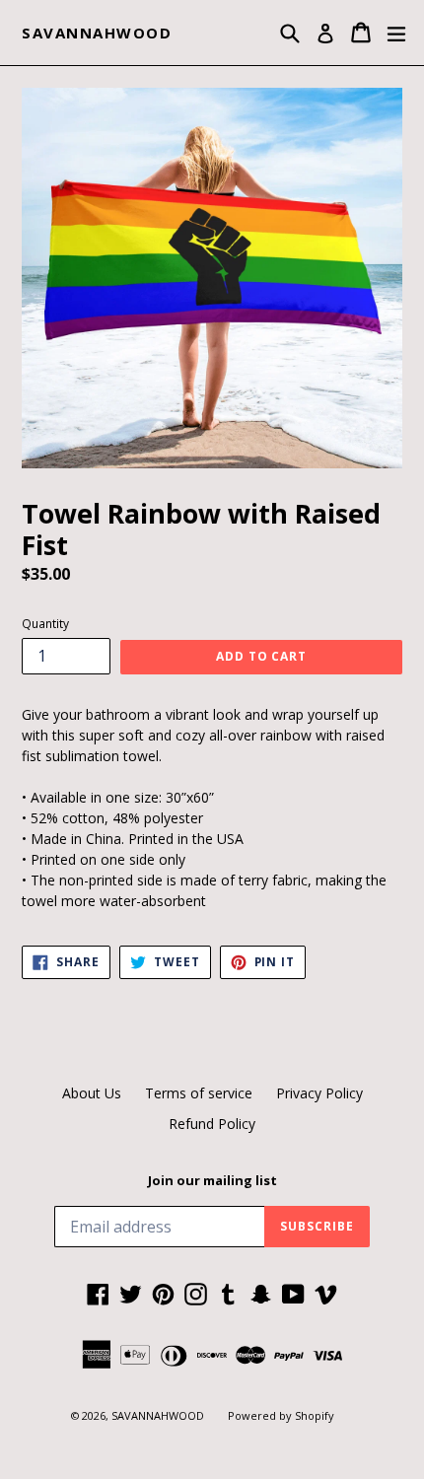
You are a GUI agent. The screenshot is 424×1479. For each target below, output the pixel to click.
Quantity (45, 623)
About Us (91, 1093)
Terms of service (198, 1093)
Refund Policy (212, 1123)
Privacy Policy (319, 1093)
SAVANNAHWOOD (97, 32)
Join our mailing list (212, 1181)
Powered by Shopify (281, 1415)
